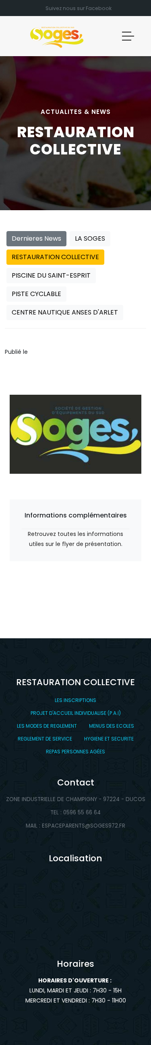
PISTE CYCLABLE (36, 293)
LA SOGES (90, 238)
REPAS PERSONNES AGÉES (75, 751)
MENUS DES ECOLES (111, 725)
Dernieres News (36, 238)
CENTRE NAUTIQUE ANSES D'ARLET (65, 312)
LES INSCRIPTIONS (75, 700)
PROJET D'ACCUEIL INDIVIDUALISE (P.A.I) (76, 713)
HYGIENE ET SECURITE (109, 738)
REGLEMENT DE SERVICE (45, 738)
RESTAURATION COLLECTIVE (55, 257)
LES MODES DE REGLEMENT (47, 725)
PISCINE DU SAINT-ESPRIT (51, 275)
